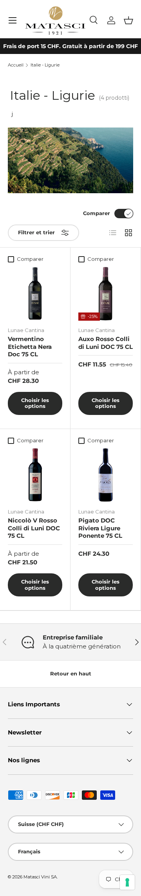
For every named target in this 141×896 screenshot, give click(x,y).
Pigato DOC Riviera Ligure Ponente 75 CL (100, 528)
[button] (128, 20)
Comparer (96, 213)
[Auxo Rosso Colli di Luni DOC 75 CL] (105, 293)
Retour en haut (70, 673)
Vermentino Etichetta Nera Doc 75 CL (30, 346)
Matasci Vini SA (40, 877)
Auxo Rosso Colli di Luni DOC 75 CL (105, 342)
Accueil (16, 65)
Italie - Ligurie (45, 65)
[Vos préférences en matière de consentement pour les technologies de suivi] (127, 882)
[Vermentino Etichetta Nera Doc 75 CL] (35, 293)
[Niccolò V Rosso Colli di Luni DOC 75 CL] (35, 475)
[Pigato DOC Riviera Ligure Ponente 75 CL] (105, 475)
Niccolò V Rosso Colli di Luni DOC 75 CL (34, 528)
